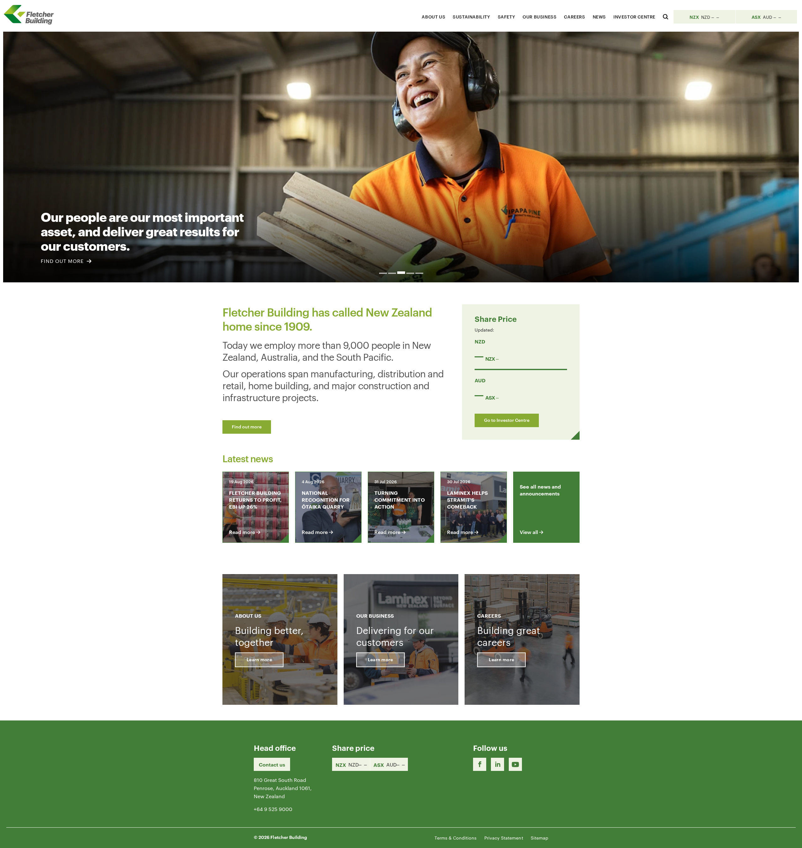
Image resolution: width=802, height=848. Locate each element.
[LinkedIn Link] (497, 764)
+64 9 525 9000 (273, 809)
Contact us (272, 764)
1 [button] (383, 273)
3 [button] (401, 272)
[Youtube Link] (515, 764)
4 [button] (410, 273)
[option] (401, 157)
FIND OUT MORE (63, 261)
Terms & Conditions (456, 838)
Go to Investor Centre (506, 420)
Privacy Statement (503, 838)
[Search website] (665, 16)
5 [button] (419, 273)
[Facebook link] (479, 764)
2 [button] (392, 273)
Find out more (247, 426)
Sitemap (539, 838)
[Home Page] (31, 14)
